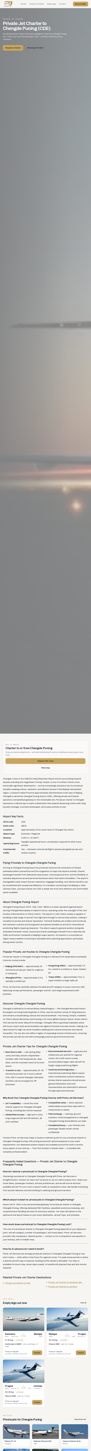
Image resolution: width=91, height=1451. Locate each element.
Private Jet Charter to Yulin (17, 1283)
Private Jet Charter (37, 4)
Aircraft (23, 4)
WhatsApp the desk (35, 48)
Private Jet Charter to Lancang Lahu (65, 1282)
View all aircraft (80, 1419)
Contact (62, 4)
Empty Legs (51, 4)
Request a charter (13, 48)
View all (83, 1303)
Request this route (46, 761)
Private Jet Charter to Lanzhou (62, 1287)
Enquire (37, 1353)
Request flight (80, 4)
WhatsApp (45, 768)
